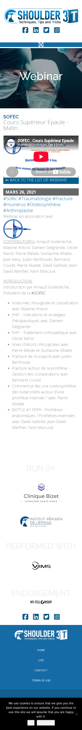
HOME (41, 650)
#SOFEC (38, 293)
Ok (31, 723)
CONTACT (41, 670)
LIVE (41, 660)
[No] (76, 714)
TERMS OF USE (41, 680)
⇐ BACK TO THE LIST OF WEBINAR (35, 179)
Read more (45, 723)
